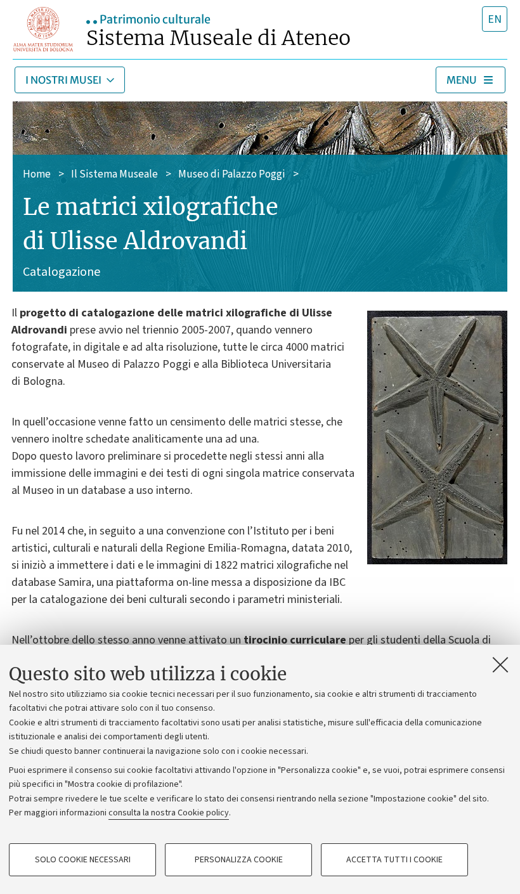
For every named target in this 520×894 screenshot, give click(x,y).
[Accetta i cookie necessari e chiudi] (500, 664)
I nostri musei (63, 80)
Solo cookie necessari (83, 859)
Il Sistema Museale (114, 174)
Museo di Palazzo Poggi (231, 174)
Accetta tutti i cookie (394, 859)
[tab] (494, 19)
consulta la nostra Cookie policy (168, 813)
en (495, 19)
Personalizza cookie (239, 859)
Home (37, 174)
